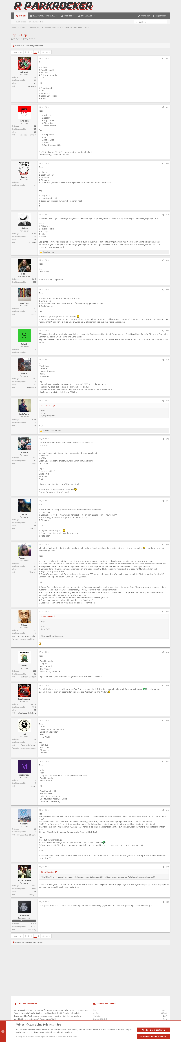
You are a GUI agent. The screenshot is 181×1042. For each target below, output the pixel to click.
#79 (167, 867)
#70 (167, 439)
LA (35, 425)
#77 (167, 761)
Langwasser (31, 86)
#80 (167, 902)
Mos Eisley (32, 929)
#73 (167, 611)
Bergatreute (31, 387)
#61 (167, 58)
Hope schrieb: (46, 406)
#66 (167, 289)
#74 (167, 652)
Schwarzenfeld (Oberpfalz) (27, 835)
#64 (167, 215)
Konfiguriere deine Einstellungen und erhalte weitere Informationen (46, 1036)
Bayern (33, 786)
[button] (57, 16)
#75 (167, 685)
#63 (167, 163)
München (32, 572)
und (52, 430)
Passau (33, 314)
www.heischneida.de (28, 748)
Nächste (45, 52)
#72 (167, 544)
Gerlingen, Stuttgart (28, 677)
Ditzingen (32, 894)
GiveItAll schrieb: (47, 872)
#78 (167, 810)
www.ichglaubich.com (28, 639)
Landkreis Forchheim (27, 135)
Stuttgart (32, 242)
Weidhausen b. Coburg (27, 713)
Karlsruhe (32, 528)
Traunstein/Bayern (28, 745)
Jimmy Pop (17, 38)
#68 (167, 360)
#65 (167, 260)
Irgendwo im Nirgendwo (26, 636)
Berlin (34, 463)
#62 (167, 107)
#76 (167, 720)
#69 (167, 400)
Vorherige (18, 52)
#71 (167, 501)
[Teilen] (163, 58)
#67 (167, 330)
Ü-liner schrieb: (47, 616)
